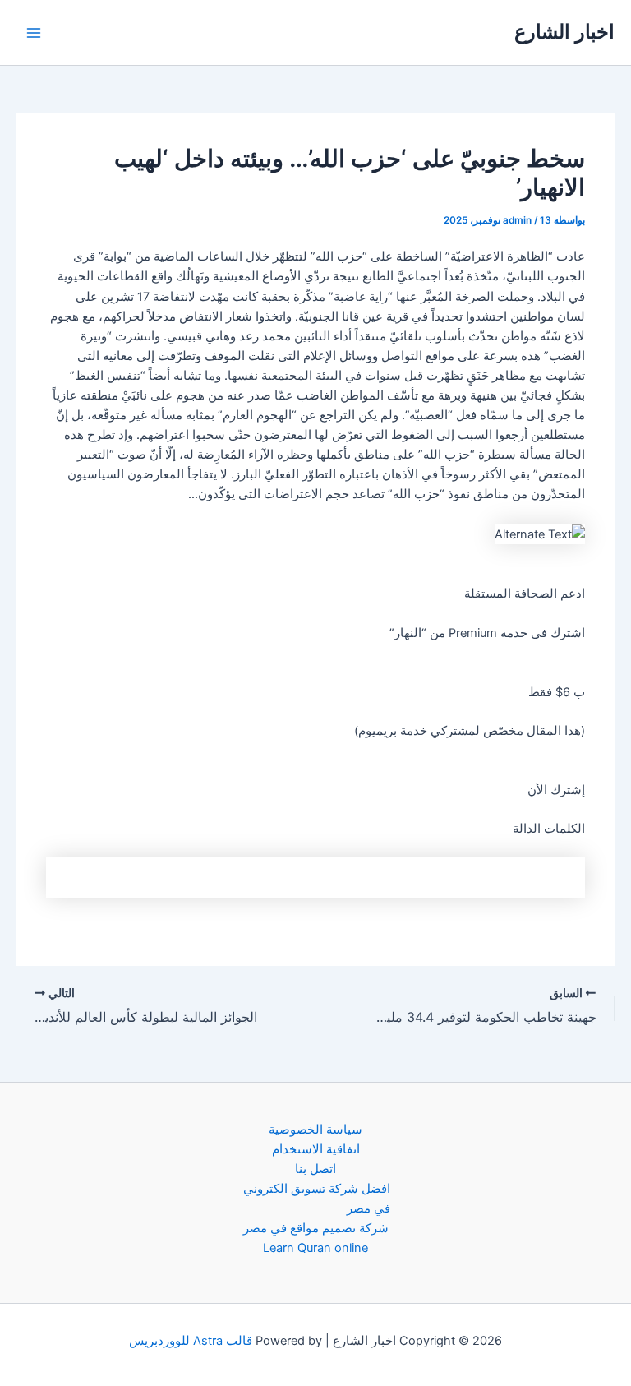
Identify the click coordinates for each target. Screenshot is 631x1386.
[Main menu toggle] (33, 33)
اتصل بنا (315, 1169)
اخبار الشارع (564, 32)
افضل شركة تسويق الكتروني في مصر (316, 1198)
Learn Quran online (315, 1247)
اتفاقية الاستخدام (316, 1149)
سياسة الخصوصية (315, 1129)
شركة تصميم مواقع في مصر (316, 1228)
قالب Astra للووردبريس (190, 1340)
